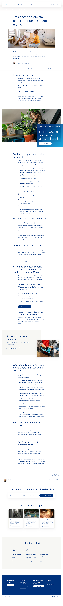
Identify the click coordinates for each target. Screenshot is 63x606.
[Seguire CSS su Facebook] (5, 596)
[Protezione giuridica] (45, 555)
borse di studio (41, 461)
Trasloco (42, 68)
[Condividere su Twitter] (49, 63)
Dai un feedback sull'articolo (54, 479)
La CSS (18, 1)
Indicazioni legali (48, 596)
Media (50, 586)
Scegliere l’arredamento (35, 68)
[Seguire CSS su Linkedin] (10, 596)
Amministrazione (27, 68)
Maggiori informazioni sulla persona (13, 480)
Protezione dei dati (55, 596)
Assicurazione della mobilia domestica (52, 68)
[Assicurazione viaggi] (17, 555)
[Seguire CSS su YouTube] (7, 596)
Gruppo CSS (51, 589)
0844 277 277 (22, 584)
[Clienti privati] (5, 4)
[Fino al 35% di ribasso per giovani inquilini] (50, 135)
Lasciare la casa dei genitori (18, 68)
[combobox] (33, 495)
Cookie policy (43, 596)
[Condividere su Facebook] (46, 63)
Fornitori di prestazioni (12, 1)
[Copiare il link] (43, 63)
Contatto (53, 1)
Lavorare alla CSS (52, 584)
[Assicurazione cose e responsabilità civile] (31, 555)
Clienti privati (5, 1)
